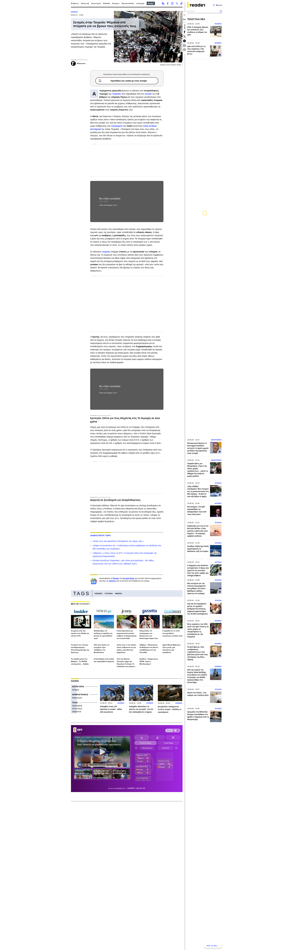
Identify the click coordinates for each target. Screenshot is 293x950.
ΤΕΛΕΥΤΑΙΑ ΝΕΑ (196, 19)
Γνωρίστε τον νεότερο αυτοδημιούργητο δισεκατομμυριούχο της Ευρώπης (80, 648)
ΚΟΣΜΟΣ (74, 12)
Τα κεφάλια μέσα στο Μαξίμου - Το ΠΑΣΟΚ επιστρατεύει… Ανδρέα (80, 661)
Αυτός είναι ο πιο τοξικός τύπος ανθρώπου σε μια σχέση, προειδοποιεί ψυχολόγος (126, 648)
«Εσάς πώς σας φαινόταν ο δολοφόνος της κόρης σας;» (118, 541)
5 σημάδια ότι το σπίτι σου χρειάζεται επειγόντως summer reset (172, 633)
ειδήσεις (112, 581)
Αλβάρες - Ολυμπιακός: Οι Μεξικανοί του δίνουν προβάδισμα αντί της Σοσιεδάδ (149, 648)
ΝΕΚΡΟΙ (119, 593)
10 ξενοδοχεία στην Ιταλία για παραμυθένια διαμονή (104, 660)
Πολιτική (85, 3)
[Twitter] (177, 3)
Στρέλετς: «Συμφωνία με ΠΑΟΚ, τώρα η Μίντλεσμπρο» (149, 661)
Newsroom (77, 698)
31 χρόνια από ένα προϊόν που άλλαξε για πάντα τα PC (80, 633)
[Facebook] (168, 3)
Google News (128, 578)
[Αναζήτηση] (221, 11)
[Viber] (184, 49)
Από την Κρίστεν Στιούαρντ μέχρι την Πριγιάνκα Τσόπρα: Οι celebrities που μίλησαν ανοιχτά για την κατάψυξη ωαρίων (127, 663)
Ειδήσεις (75, 3)
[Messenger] (184, 41)
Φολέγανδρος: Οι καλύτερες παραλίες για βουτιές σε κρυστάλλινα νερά (103, 634)
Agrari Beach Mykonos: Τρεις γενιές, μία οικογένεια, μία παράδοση (171, 648)
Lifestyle (140, 3)
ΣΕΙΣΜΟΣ (98, 593)
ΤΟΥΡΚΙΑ (109, 593)
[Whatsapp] (184, 45)
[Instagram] (172, 3)
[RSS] (163, 3)
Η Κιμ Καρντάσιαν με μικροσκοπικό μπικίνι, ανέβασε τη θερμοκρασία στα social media (126, 634)
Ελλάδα (106, 3)
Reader (116, 578)
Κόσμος (115, 3)
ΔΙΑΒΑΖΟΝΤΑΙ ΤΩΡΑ (100, 535)
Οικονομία (96, 3)
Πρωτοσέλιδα (128, 3)
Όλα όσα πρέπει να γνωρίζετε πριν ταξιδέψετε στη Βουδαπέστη (101, 648)
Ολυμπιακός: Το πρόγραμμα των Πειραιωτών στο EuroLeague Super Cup (149, 634)
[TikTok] (181, 3)
